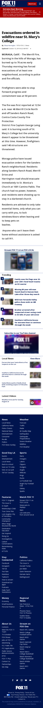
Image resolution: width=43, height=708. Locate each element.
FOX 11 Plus (6, 659)
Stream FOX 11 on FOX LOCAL (26, 501)
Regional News (24, 599)
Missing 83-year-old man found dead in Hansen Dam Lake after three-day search (27, 291)
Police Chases (7, 428)
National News (7, 431)
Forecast (23, 423)
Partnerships (6, 664)
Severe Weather (26, 441)
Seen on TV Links (8, 467)
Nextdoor (5, 574)
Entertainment (7, 434)
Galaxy (22, 488)
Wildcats (23, 472)
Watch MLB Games (24, 638)
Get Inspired (6, 533)
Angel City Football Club (27, 484)
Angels (22, 470)
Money (5, 598)
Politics (4, 442)
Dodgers (23, 467)
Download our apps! (7, 583)
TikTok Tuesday (8, 472)
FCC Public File (7, 645)
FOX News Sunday (8, 445)
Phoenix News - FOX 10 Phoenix (26, 612)
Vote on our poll (8, 470)
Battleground (24, 577)
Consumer (6, 436)
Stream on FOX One (25, 625)
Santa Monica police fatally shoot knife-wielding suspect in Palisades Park (15, 384)
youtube (26, 680)
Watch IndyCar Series (25, 648)
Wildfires (23, 444)
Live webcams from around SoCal (27, 514)
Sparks (22, 491)
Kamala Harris (25, 574)
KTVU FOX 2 (20, 45)
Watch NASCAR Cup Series (25, 643)
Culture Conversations (7, 543)
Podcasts (5, 587)
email (30, 680)
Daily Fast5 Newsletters (6, 591)
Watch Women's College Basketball (26, 657)
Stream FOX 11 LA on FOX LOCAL (19, 250)
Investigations (7, 539)
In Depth (5, 506)
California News (8, 425)
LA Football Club (26, 481)
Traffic (22, 425)
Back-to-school (7, 464)
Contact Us (6, 661)
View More (35, 358)
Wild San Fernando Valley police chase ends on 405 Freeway (26, 302)
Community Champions (6, 520)
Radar (22, 428)
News (27, 45)
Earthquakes (24, 434)
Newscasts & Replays (25, 506)
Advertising (6, 643)
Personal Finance (8, 607)
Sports (23, 452)
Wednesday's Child (9, 508)
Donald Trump (25, 566)
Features (6, 497)
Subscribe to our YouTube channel (20, 333)
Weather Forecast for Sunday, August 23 (13, 401)
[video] (35, 402)
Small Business (7, 604)
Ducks (22, 478)
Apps (21, 510)
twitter (17, 680)
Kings (22, 475)
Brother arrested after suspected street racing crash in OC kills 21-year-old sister (28, 312)
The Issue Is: (6, 503)
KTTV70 (5, 551)
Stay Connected (7, 558)
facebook (13, 680)
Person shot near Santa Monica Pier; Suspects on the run (15, 363)
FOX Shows (6, 637)
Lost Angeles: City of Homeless (8, 515)
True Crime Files (8, 511)
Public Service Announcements (8, 652)
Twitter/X (5, 577)
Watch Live (32, 4)
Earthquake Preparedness (25, 437)
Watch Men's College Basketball (26, 653)
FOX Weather (25, 447)
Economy (5, 601)
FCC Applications (8, 648)
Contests (5, 627)
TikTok (4, 569)
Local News (8, 358)
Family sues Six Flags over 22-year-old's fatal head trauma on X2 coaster (27, 281)
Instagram (5, 566)
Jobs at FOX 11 (7, 640)
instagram (21, 680)
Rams (22, 456)
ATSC (4, 656)
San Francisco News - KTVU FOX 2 (26, 606)
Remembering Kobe (7, 547)
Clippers (23, 464)
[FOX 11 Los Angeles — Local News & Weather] (8, 3)
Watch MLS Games (24, 667)
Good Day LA (8, 452)
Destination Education (6, 529)
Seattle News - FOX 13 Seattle (25, 617)
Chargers (23, 459)
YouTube (5, 571)
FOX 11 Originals (8, 500)
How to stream (7, 580)
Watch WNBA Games (25, 662)
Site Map (5, 667)
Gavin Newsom (25, 571)
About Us (6, 623)
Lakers (22, 461)
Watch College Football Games (26, 633)
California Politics (26, 560)
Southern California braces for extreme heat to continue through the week (28, 322)
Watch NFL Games (27, 630)
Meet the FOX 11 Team (8, 631)
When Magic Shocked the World (9, 525)
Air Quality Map (25, 431)
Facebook (5, 563)
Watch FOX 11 (27, 497)
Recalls (4, 439)
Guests (4, 456)
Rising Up (5, 536)
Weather (24, 419)
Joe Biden (23, 569)
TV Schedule (6, 634)
